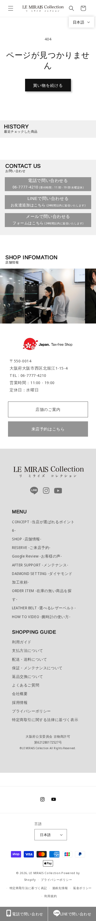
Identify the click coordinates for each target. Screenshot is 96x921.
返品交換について (27, 676)
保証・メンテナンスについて (37, 667)
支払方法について (27, 650)
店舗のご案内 (48, 409)
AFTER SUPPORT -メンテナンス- (40, 564)
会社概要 (19, 693)
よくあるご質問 (25, 685)
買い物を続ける (48, 85)
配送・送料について (29, 659)
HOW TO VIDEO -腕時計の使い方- (41, 616)
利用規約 (50, 896)
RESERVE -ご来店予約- (31, 547)
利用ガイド (21, 641)
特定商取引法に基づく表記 (28, 888)
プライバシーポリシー (31, 711)
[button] (11, 8)
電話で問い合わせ (27, 913)
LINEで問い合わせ (75, 913)
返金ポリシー (82, 888)
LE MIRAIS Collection (45, 873)
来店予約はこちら (48, 429)
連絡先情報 (60, 888)
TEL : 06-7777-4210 (28, 375)
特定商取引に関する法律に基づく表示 (45, 719)
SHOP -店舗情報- (27, 538)
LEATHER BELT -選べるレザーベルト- (44, 607)
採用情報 (19, 702)
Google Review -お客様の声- (37, 556)
